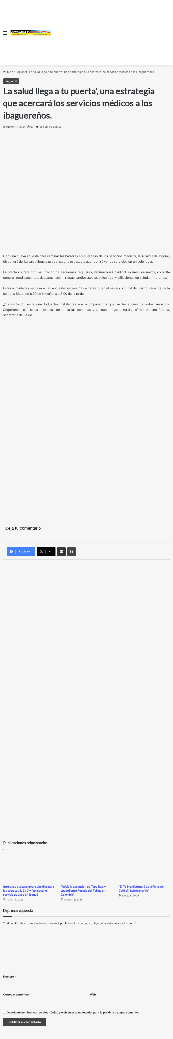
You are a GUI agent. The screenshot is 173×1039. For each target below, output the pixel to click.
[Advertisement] (110, 31)
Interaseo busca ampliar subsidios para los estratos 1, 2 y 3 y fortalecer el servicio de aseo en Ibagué (28, 890)
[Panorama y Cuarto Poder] (31, 32)
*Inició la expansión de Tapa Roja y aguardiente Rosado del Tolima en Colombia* (83, 890)
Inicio (9, 71)
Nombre (9, 976)
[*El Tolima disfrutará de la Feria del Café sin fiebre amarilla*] (144, 867)
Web (93, 994)
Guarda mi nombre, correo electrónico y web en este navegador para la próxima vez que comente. (73, 1012)
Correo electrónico (17, 994)
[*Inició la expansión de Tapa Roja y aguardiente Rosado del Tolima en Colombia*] (86, 867)
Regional (21, 71)
